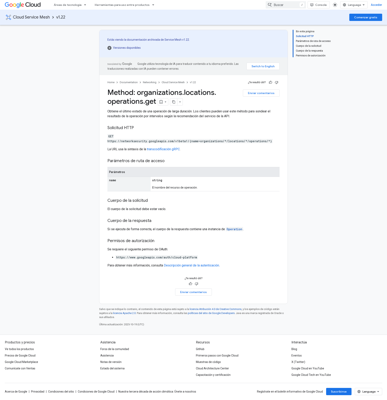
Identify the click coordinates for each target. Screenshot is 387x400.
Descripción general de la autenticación (191, 265)
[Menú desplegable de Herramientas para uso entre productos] (154, 5)
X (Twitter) (298, 362)
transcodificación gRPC (163, 149)
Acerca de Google (16, 391)
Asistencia (107, 355)
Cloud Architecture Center (212, 368)
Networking (149, 82)
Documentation (129, 82)
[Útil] (270, 82)
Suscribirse (339, 391)
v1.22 (60, 17)
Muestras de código (208, 362)
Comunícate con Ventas (20, 368)
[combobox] (286, 4)
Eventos (296, 355)
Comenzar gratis (365, 17)
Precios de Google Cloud (20, 355)
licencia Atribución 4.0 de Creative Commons (215, 309)
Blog (294, 349)
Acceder (376, 4)
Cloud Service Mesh (31, 17)
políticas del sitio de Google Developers (211, 313)
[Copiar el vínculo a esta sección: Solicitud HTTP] (138, 128)
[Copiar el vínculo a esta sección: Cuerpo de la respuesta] (155, 221)
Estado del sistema (112, 368)
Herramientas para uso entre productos (122, 5)
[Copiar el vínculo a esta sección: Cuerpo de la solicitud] (152, 200)
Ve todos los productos (19, 349)
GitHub (200, 349)
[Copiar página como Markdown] (173, 101)
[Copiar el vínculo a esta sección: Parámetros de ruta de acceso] (168, 161)
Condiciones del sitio (61, 391)
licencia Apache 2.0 (124, 313)
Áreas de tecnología (67, 5)
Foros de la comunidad (114, 349)
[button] (148, 47)
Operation (234, 229)
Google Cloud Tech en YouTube (311, 374)
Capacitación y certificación (213, 374)
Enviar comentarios (261, 93)
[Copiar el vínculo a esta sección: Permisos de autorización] (158, 241)
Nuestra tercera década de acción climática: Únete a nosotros (157, 391)
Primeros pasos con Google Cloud (217, 355)
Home (110, 82)
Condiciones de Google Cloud (96, 391)
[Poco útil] (277, 82)
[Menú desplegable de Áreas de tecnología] (86, 5)
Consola (321, 5)
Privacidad (37, 391)
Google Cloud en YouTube (307, 368)
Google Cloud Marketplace (21, 362)
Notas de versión (111, 362)
